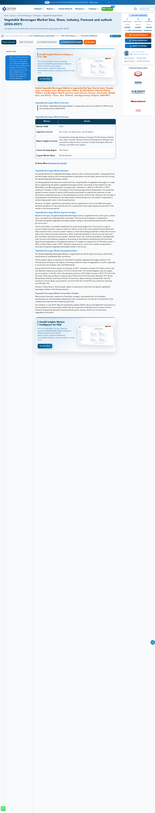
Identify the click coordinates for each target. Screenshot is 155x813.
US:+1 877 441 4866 (138, 52)
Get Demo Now (45, 79)
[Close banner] (109, 2)
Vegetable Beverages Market (52, 15)
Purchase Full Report (140, 35)
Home (6, 15)
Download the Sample (57, 163)
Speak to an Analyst (140, 46)
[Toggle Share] (153, 642)
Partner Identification (139, 40)
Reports (13, 15)
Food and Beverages (25, 15)
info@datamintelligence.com (140, 54)
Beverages (37, 15)
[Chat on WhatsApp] (3, 808)
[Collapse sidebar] (28, 51)
